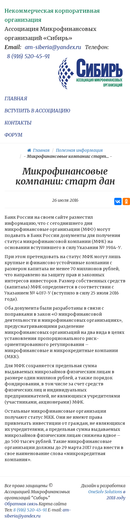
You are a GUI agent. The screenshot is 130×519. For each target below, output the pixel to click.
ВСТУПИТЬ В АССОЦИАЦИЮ (37, 111)
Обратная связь (21, 504)
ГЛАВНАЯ (16, 98)
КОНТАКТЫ (18, 123)
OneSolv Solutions (105, 491)
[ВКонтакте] (118, 201)
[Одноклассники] (126, 201)
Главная (40, 150)
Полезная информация (79, 150)
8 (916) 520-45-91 (28, 56)
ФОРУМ (13, 135)
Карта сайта (53, 504)
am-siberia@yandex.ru (53, 47)
